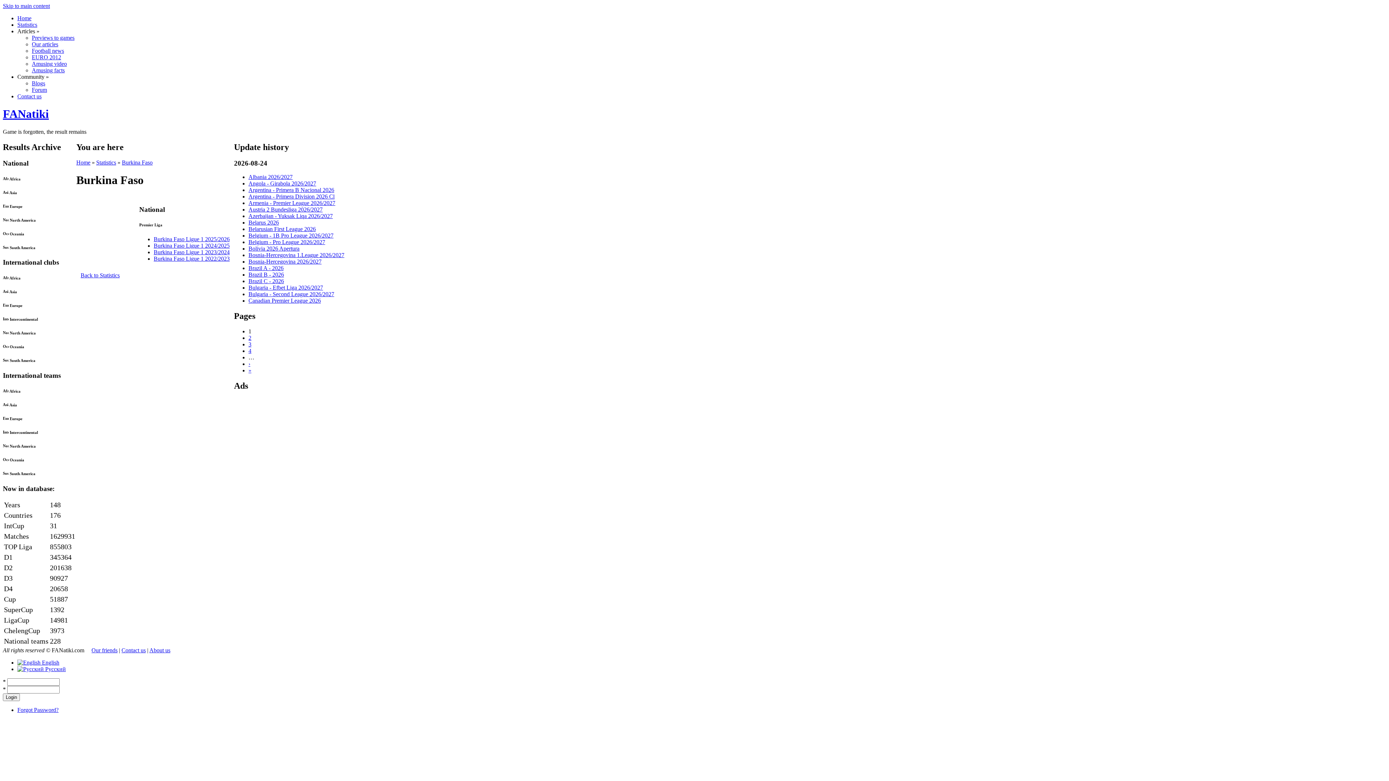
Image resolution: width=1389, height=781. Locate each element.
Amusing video (49, 64)
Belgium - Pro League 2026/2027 (287, 242)
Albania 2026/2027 (271, 177)
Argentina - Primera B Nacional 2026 (291, 190)
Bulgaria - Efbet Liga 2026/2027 (286, 288)
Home (24, 18)
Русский (55, 669)
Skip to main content (26, 6)
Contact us (29, 96)
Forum (39, 90)
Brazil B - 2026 (266, 275)
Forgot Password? (38, 710)
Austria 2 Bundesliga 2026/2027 (286, 209)
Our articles (45, 44)
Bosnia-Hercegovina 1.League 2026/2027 (296, 255)
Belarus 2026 (264, 222)
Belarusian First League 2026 (282, 229)
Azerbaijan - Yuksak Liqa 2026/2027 (291, 216)
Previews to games (53, 38)
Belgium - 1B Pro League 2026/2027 (291, 235)
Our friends (105, 650)
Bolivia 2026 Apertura (274, 249)
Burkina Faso (137, 162)
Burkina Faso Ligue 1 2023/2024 (192, 252)
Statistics (27, 25)
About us (159, 650)
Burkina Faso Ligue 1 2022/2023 (192, 259)
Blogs (38, 83)
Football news (48, 51)
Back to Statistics (100, 275)
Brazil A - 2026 (266, 268)
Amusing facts (48, 70)
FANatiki (26, 113)
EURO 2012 (46, 57)
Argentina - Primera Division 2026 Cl (292, 196)
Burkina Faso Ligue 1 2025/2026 (192, 239)
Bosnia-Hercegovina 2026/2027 (285, 262)
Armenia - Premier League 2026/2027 (292, 203)
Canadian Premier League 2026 (285, 301)
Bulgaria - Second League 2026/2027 (291, 294)
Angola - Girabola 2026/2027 (282, 183)
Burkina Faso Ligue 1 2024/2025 (192, 246)
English (50, 663)
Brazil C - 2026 (266, 281)
